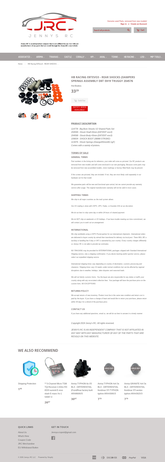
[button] (79, 108)
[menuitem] (25, 57)
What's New (23, 436)
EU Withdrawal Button (28, 447)
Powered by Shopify (45, 457)
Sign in (124, 24)
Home (20, 64)
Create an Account (139, 24)
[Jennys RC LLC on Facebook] (53, 439)
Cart (142, 30)
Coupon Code (24, 440)
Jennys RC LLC (30, 457)
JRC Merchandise (26, 444)
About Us (22, 432)
